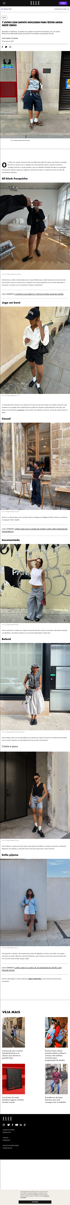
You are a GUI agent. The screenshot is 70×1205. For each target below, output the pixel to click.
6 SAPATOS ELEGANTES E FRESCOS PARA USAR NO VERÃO (39, 294)
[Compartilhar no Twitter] (6, 47)
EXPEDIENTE (6, 1140)
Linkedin (21, 1125)
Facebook (13, 1125)
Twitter (9, 1125)
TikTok (25, 1125)
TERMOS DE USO (7, 1148)
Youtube (17, 1125)
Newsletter (7, 9)
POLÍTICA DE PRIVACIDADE (11, 1145)
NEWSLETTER (7, 1132)
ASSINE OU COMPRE (63, 3)
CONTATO (5, 1138)
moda (4, 17)
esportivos (20, 410)
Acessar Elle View (60, 9)
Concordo (35, 1202)
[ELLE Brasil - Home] (35, 4)
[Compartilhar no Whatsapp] (10, 47)
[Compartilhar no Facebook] (2, 47)
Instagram (4, 1125)
